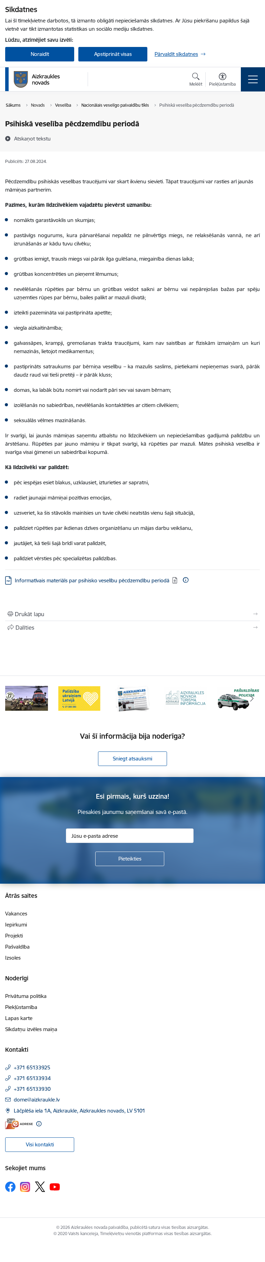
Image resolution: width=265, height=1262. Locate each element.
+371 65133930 (32, 1089)
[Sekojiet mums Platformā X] (40, 1187)
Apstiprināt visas (113, 54)
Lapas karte (18, 1018)
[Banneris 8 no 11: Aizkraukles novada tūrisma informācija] (185, 698)
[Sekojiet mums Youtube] (55, 1186)
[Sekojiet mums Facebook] (10, 1187)
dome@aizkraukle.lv (37, 1099)
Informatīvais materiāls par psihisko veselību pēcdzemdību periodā (92, 580)
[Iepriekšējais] (13, 698)
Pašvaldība (17, 946)
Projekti (14, 935)
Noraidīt (40, 54)
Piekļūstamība (21, 1007)
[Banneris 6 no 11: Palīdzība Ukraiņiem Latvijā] (79, 698)
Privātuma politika (26, 996)
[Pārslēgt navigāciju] (253, 79)
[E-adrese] (19, 1123)
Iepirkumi (16, 924)
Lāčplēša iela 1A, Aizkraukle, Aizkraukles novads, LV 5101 (79, 1110)
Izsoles (13, 957)
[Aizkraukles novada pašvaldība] (37, 79)
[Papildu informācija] (185, 580)
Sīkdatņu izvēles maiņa (31, 1029)
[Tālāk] (251, 698)
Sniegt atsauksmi (132, 758)
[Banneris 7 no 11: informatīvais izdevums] (132, 698)
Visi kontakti (40, 1144)
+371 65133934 (32, 1078)
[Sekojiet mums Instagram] (25, 1187)
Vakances (16, 913)
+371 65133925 (32, 1067)
